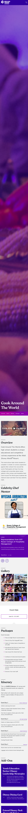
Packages (18, 413)
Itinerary (12, 413)
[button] (20, 516)
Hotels (22, 413)
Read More (4, 555)
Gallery (8, 413)
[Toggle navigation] (26, 2)
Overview (3, 413)
